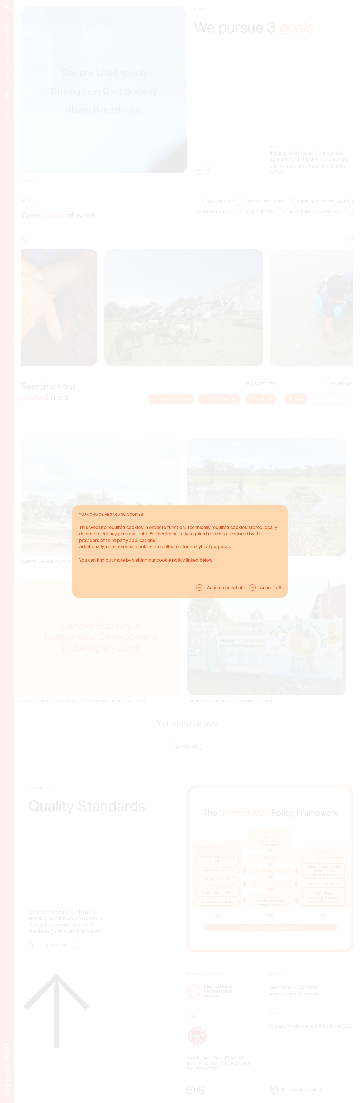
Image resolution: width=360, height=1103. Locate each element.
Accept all (270, 587)
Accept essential (224, 587)
